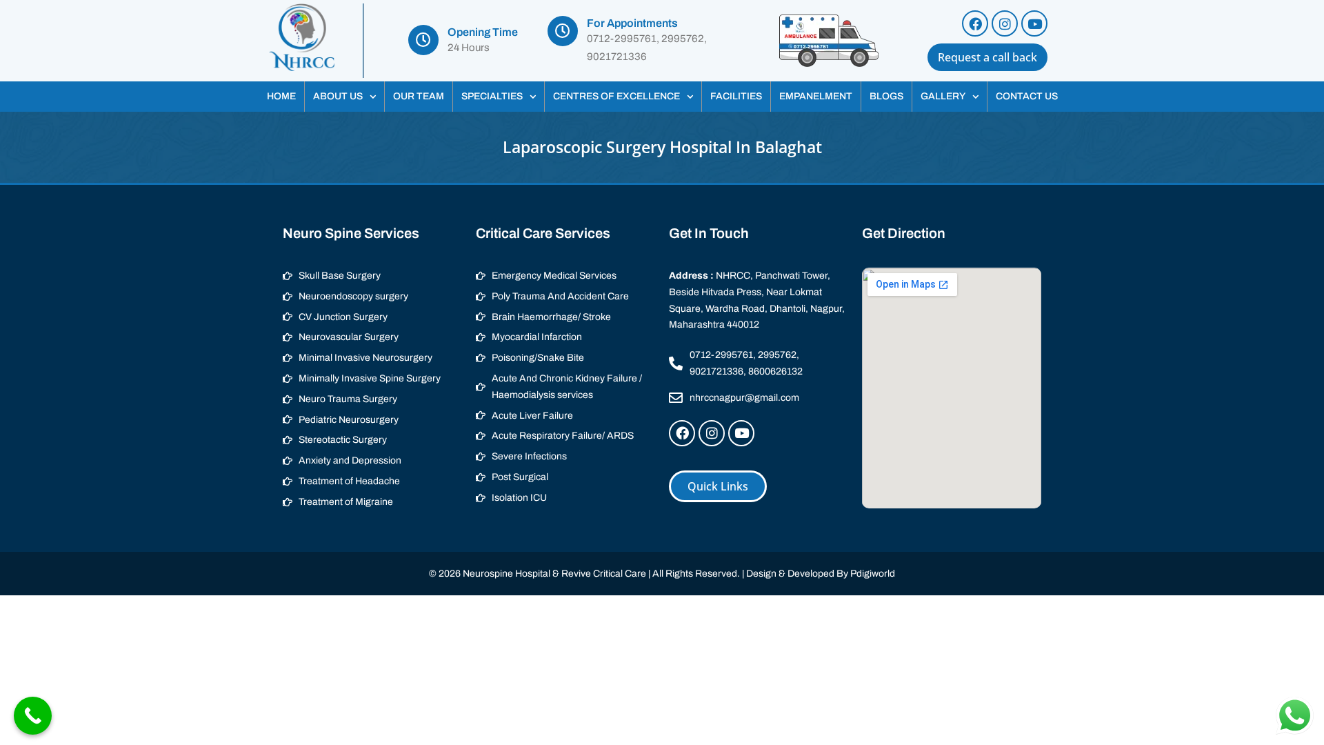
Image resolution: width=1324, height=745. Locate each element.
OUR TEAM (418, 96)
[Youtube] (1034, 23)
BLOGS (886, 96)
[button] (344, 96)
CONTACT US (1027, 96)
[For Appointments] (563, 31)
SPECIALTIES (492, 96)
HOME (281, 96)
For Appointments (632, 23)
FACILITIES (736, 96)
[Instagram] (1005, 23)
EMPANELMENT (815, 96)
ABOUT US (338, 96)
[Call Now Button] (33, 716)
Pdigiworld (872, 573)
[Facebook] (975, 23)
